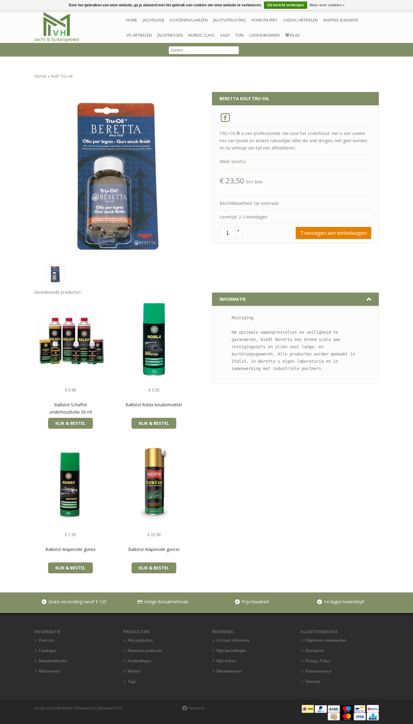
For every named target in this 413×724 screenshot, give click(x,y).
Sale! (225, 35)
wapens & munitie (340, 20)
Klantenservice (318, 671)
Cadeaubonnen (264, 35)
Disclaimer (314, 650)
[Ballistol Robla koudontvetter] (122, 339)
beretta (239, 161)
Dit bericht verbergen (285, 5)
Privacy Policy (318, 661)
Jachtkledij (153, 20)
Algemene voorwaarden (325, 640)
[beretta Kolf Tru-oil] (55, 274)
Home (131, 20)
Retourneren (49, 671)
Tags (132, 681)
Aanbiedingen (139, 661)
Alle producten (140, 640)
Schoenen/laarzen (189, 20)
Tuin (239, 35)
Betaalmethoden (53, 661)
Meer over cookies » (327, 5)
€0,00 (294, 35)
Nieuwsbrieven (229, 671)
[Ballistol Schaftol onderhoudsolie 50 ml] (39, 339)
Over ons (47, 640)
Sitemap (312, 681)
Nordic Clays (201, 35)
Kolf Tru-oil (62, 76)
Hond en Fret (264, 20)
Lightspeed (104, 708)
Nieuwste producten (145, 650)
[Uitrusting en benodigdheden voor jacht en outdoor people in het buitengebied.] (56, 27)
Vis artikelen (139, 35)
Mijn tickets (226, 661)
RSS (118, 708)
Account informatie (232, 640)
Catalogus (47, 650)
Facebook (195, 708)
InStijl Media (62, 708)
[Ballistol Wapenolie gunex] (39, 484)
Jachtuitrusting (229, 20)
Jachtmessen (170, 35)
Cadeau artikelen (300, 20)
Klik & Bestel (70, 423)
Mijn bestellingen (231, 650)
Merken (134, 671)
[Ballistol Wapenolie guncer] (122, 484)
